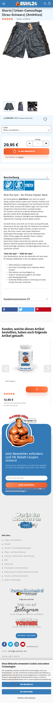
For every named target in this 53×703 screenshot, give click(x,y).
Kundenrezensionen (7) (17, 299)
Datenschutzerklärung (43, 679)
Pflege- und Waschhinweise (15, 552)
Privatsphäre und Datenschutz (16, 568)
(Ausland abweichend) (26, 118)
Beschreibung (11, 177)
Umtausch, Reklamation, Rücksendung (19, 556)
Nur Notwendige (26, 692)
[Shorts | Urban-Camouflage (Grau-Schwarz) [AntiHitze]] (26, 40)
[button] (29, 143)
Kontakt (7, 544)
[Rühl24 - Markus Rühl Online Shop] (26, 3)
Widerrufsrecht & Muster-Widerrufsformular (21, 572)
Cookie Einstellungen (12, 580)
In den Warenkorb (26, 151)
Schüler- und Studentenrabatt (16, 576)
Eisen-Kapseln (10, 381)
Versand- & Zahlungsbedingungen (17, 548)
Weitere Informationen (26, 698)
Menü (3, 3)
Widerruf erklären (26, 636)
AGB (5, 560)
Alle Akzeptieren (26, 684)
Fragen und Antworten (13, 540)
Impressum (8, 564)
